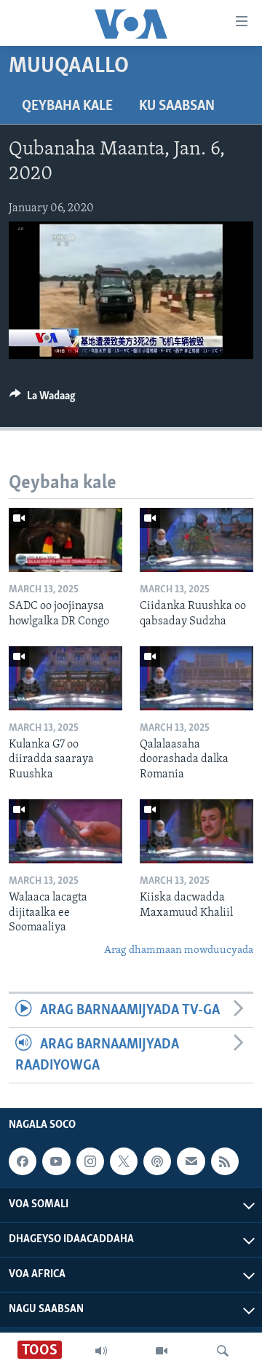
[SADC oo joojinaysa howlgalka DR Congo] (65, 540)
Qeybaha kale (67, 106)
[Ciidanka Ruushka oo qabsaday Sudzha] (196, 540)
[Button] (42, 399)
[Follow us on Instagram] (90, 1161)
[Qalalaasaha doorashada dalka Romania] (196, 678)
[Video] (161, 1351)
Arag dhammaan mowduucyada (178, 950)
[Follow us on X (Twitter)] (124, 1161)
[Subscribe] (191, 1161)
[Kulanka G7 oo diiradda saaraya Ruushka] (65, 678)
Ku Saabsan (177, 106)
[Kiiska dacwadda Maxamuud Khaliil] (196, 831)
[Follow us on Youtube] (56, 1161)
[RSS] (225, 1161)
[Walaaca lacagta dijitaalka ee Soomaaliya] (65, 831)
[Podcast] (157, 1161)
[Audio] (101, 1351)
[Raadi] (223, 1351)
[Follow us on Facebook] (22, 1161)
